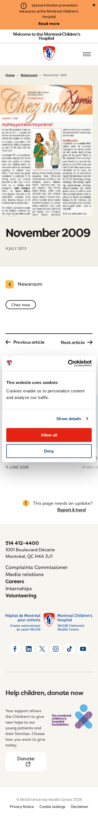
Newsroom (29, 75)
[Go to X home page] (42, 648)
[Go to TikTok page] (69, 648)
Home (10, 75)
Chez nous (20, 304)
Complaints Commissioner (36, 567)
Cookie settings (52, 806)
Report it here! (71, 510)
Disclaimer (79, 806)
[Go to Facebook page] (15, 648)
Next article (73, 342)
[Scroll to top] (87, 782)
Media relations (24, 574)
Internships (18, 588)
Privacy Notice (22, 806)
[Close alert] (94, 5)
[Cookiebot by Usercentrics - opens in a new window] (69, 363)
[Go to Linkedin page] (28, 648)
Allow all (49, 435)
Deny (49, 451)
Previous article (29, 342)
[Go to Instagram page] (55, 648)
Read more (49, 23)
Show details (68, 418)
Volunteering (20, 595)
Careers (14, 581)
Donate (26, 758)
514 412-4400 (22, 543)
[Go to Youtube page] (83, 648)
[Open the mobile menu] (87, 54)
